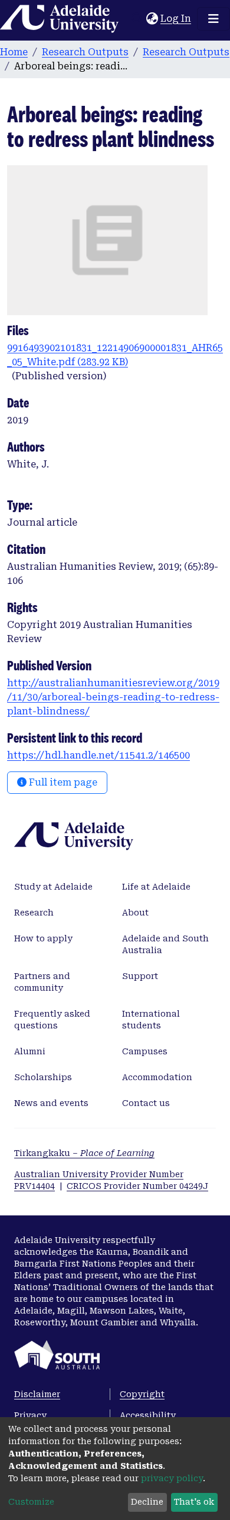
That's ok (194, 1501)
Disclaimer (37, 1394)
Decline (147, 1501)
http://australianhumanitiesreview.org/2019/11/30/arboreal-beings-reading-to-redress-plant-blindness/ (113, 697)
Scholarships (43, 1077)
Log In (176, 18)
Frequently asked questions (52, 1019)
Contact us (146, 1103)
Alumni (29, 1051)
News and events (51, 1103)
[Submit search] (137, 19)
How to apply (43, 938)
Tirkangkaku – (84, 1153)
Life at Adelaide (156, 886)
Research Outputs (85, 52)
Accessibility (148, 1415)
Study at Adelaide (53, 886)
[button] (151, 19)
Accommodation (157, 1077)
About (135, 912)
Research (34, 912)
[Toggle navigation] (213, 19)
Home (14, 52)
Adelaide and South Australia (165, 944)
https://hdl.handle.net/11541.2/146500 (98, 755)
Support (140, 976)
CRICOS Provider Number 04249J (137, 1186)
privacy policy (172, 1478)
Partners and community (42, 982)
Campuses (144, 1051)
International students (151, 1019)
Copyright (142, 1394)
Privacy (30, 1415)
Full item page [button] (62, 782)
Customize (31, 1501)
